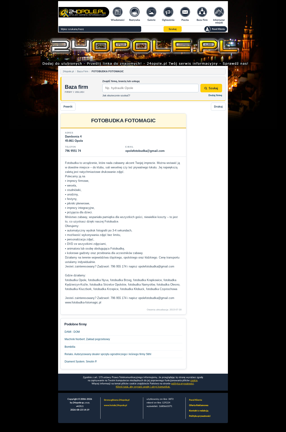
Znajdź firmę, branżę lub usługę (121, 81)
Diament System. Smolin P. (81, 361)
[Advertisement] (208, 180)
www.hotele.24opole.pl (115, 405)
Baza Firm (82, 71)
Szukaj (213, 88)
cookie (194, 380)
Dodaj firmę (215, 95)
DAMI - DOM (72, 331)
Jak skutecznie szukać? (116, 95)
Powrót (67, 106)
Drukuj (218, 106)
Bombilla (70, 346)
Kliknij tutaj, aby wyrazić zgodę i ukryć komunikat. (143, 386)
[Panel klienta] (215, 29)
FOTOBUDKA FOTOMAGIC (108, 71)
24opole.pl (68, 71)
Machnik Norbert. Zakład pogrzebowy (87, 339)
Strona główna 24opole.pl (116, 400)
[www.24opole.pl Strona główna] (84, 16)
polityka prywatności (182, 383)
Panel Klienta (195, 400)
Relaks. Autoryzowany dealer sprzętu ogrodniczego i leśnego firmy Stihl (108, 354)
